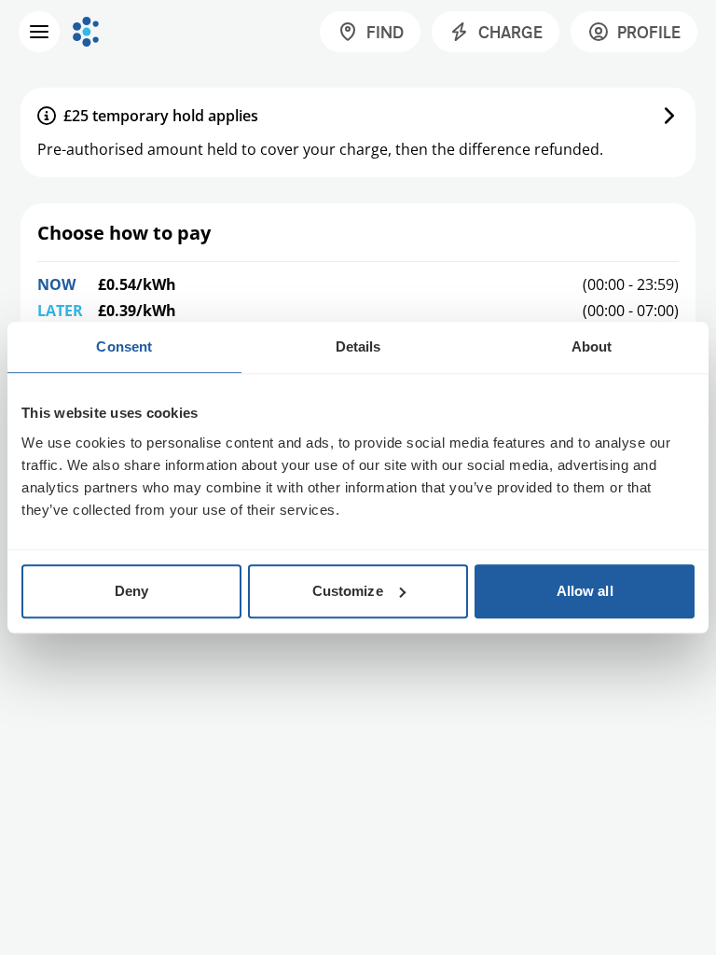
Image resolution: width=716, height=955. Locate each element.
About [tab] (592, 346)
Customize (347, 591)
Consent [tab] (124, 346)
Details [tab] (358, 346)
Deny (131, 591)
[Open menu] (39, 31)
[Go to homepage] (86, 32)
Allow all (585, 591)
